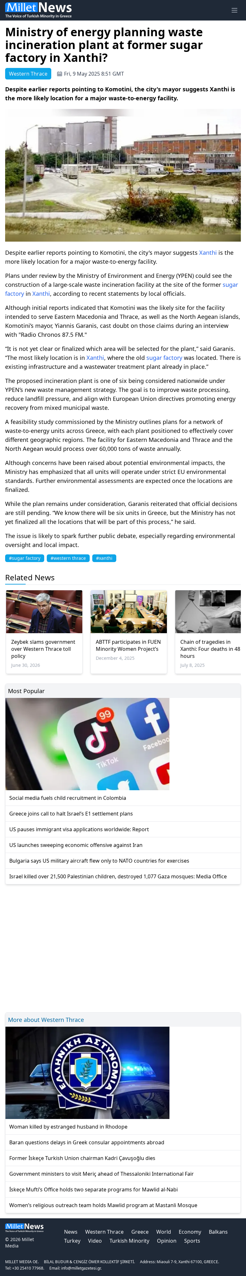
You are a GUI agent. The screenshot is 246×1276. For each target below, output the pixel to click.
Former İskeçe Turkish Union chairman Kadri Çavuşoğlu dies (82, 1158)
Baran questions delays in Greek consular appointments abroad (86, 1142)
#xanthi (104, 558)
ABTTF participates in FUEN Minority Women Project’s (128, 645)
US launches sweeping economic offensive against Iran (76, 845)
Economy (190, 1231)
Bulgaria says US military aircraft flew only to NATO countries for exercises (99, 860)
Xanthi (208, 252)
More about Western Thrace (46, 1019)
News (71, 1231)
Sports (192, 1240)
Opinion (166, 1240)
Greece (140, 1231)
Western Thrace (104, 1231)
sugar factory (164, 357)
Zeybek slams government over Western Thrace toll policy (43, 648)
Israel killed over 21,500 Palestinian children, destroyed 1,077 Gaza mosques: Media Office (118, 876)
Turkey (72, 1240)
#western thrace (68, 558)
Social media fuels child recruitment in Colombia (67, 797)
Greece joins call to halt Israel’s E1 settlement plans (71, 813)
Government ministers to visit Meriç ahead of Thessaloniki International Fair (101, 1173)
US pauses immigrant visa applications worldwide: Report (79, 829)
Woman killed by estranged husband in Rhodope (68, 1126)
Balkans (218, 1231)
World (163, 1231)
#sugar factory (24, 558)
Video (95, 1240)
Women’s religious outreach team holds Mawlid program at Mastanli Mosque (103, 1205)
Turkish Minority (129, 1240)
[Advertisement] (123, 947)
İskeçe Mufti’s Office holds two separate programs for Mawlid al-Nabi (93, 1189)
